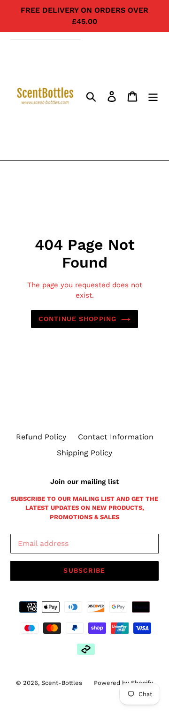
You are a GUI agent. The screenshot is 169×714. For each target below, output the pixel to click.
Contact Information (116, 436)
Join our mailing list (84, 481)
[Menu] (153, 96)
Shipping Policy (84, 452)
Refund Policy (41, 436)
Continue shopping (77, 318)
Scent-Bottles (61, 682)
